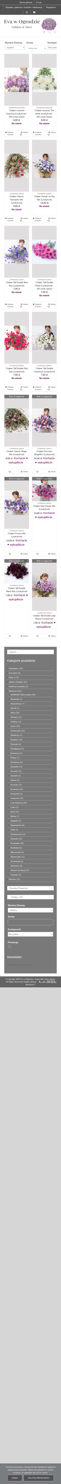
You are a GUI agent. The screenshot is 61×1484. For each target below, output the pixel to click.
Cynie (13, 726)
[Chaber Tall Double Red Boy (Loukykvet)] (16, 338)
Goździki (14, 767)
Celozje (13, 717)
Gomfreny (14, 762)
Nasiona (12, 691)
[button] (21, 134)
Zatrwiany (14, 866)
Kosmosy (14, 789)
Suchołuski (15, 861)
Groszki (13, 771)
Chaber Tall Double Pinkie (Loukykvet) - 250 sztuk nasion (44, 285)
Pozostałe (14, 843)
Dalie (11, 677)
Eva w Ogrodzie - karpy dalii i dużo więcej (37, 979)
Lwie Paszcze (16, 803)
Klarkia (13, 780)
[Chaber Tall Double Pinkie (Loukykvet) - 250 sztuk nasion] (44, 252)
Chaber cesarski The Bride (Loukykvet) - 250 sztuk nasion (44, 113)
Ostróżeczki (15, 834)
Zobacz (25, 132)
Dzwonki (14, 744)
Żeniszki (14, 875)
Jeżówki (14, 776)
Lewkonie (14, 798)
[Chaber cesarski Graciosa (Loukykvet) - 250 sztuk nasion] (16, 80)
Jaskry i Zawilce (16, 682)
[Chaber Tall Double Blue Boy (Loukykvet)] (16, 252)
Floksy (13, 758)
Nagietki (14, 821)
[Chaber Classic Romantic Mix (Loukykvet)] (16, 166)
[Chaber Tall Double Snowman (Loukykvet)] (44, 338)
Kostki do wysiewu (17, 686)
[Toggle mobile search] (49, 32)
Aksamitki (14, 699)
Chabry (13, 722)
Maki (12, 812)
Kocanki (14, 785)
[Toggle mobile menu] (55, 32)
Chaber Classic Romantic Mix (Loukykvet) (17, 199)
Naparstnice (15, 825)
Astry (12, 713)
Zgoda (15, 1478)
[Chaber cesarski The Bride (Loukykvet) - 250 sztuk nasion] (44, 80)
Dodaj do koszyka (10, 133)
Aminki (13, 708)
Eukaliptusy (15, 749)
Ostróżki (14, 839)
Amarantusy (15, 704)
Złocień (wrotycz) (18, 870)
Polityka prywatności (39, 1478)
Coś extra (13, 673)
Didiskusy (14, 735)
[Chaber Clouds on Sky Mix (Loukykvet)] (44, 166)
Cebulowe (13, 668)
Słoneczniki (15, 857)
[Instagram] (26, 12)
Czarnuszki (15, 731)
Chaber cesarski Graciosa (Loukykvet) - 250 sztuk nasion (16, 113)
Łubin (12, 807)
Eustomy (14, 753)
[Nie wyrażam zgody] (57, 1473)
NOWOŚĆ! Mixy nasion (20, 695)
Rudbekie (14, 848)
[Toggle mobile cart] (43, 32)
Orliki (12, 830)
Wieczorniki (15, 852)
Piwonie (12, 879)
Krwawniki (14, 794)
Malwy (13, 816)
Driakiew (14, 740)
